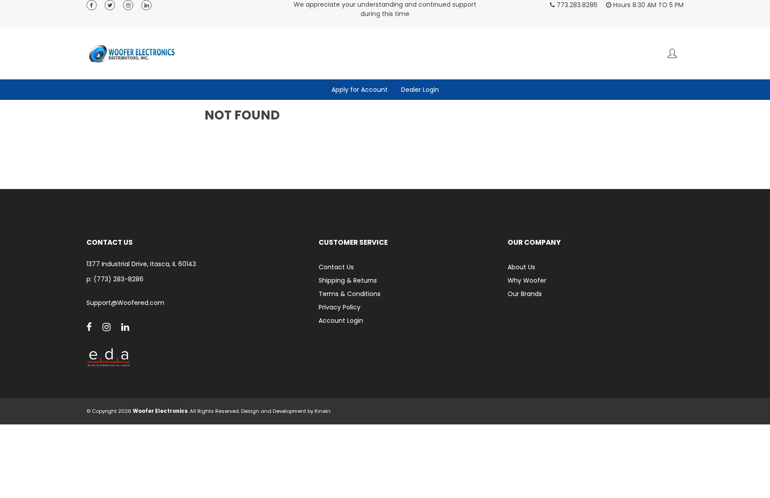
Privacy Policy (339, 307)
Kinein (323, 411)
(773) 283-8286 (118, 279)
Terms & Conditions (350, 293)
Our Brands (525, 293)
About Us (521, 267)
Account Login (341, 320)
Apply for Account (360, 89)
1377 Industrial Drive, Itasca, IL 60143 (141, 264)
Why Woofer (527, 280)
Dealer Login (420, 89)
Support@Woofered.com (125, 303)
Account (672, 53)
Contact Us (336, 267)
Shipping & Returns (348, 280)
